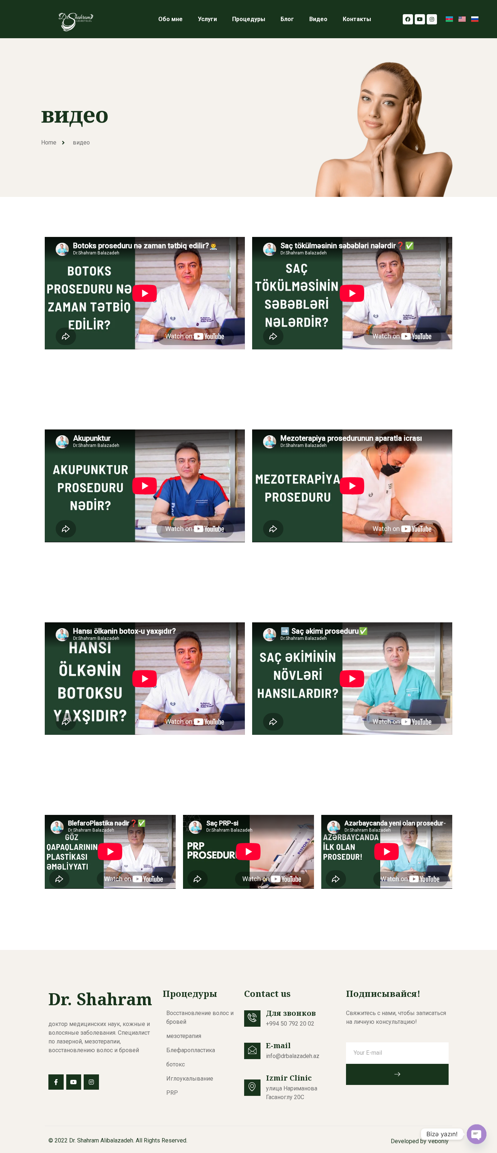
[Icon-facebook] (56, 1082)
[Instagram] (432, 19)
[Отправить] (397, 1074)
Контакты (357, 19)
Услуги (207, 19)
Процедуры (248, 19)
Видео (318, 19)
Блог (287, 19)
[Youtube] (420, 19)
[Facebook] (408, 19)
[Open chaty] (476, 1134)
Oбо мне (170, 19)
